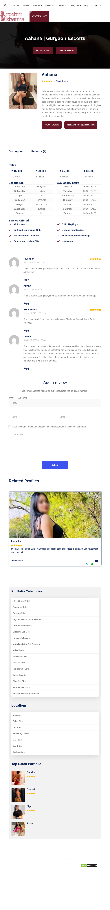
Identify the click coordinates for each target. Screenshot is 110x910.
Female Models (20, 656)
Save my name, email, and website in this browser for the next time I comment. (49, 427)
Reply (26, 280)
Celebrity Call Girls (21, 632)
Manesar (17, 715)
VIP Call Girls (19, 662)
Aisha (30, 823)
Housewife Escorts (21, 638)
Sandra (31, 772)
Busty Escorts (19, 675)
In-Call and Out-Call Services (26, 644)
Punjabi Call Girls (21, 669)
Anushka (16, 541)
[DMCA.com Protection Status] (89, 865)
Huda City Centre (21, 733)
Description (16, 151)
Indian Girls (18, 650)
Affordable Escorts (21, 687)
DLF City (17, 727)
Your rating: (18, 398)
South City (18, 746)
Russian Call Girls (21, 601)
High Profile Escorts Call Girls (27, 619)
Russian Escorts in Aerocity (26, 693)
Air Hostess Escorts (22, 625)
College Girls (19, 613)
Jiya (29, 806)
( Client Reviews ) (62, 81)
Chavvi (31, 789)
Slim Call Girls (19, 681)
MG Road (17, 740)
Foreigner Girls (20, 607)
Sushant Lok (19, 752)
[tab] (16, 151)
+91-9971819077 (39, 16)
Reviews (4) (38, 151)
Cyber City (18, 721)
